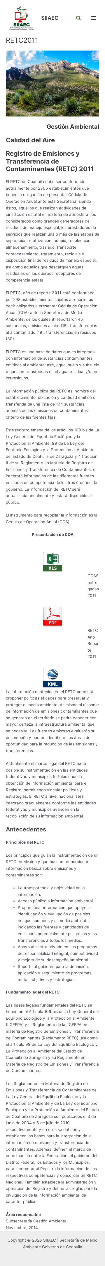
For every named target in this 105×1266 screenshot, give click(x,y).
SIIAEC (50, 18)
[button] (78, 18)
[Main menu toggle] (93, 18)
